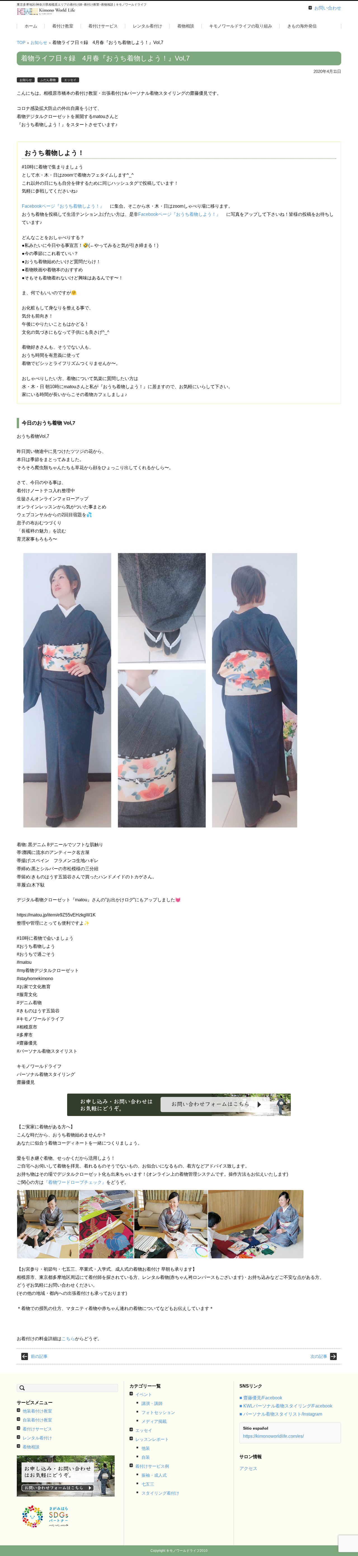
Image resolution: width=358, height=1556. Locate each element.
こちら (68, 1338)
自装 (146, 1457)
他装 (146, 1448)
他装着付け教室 (37, 1411)
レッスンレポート (152, 1439)
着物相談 (185, 26)
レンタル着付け (147, 26)
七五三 (148, 1484)
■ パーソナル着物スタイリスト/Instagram (280, 1414)
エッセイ (70, 80)
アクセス (248, 1468)
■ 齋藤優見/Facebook (260, 1397)
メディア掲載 (154, 1421)
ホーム (31, 26)
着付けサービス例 (152, 1466)
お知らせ (38, 42)
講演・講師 (152, 1403)
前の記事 (39, 1356)
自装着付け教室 (37, 1420)
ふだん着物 (48, 80)
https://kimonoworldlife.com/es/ (273, 1436)
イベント (143, 1394)
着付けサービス (103, 26)
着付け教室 (62, 26)
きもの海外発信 (302, 26)
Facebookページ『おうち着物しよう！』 (63, 206)
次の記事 (318, 1356)
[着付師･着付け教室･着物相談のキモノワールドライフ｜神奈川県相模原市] (46, 12)
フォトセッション (158, 1412)
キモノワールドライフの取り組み (240, 26)
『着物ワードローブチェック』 (75, 1182)
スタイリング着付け (160, 1493)
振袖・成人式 (154, 1475)
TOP (21, 42)
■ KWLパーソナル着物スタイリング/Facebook (285, 1406)
